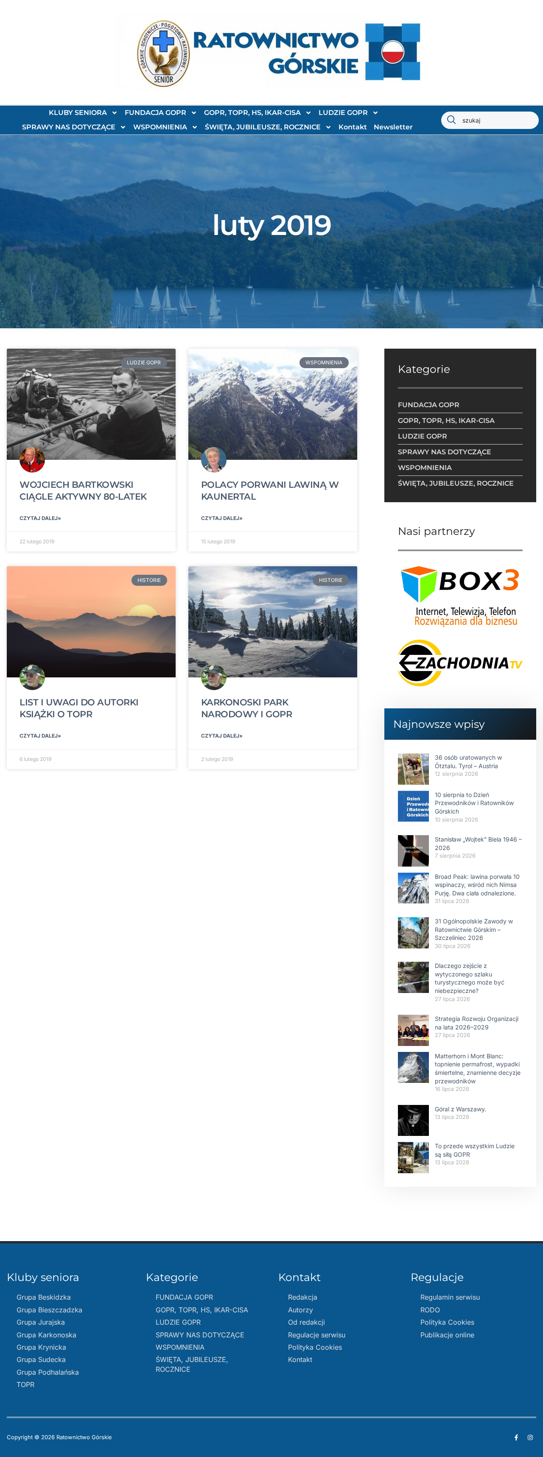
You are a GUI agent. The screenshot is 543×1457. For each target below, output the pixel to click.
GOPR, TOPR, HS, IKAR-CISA (252, 113)
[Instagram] (530, 1437)
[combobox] (490, 120)
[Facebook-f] (516, 1437)
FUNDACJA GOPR (155, 113)
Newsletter (393, 127)
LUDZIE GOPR (343, 113)
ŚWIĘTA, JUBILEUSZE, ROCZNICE (263, 127)
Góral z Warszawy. (460, 1109)
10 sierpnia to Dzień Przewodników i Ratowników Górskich (474, 803)
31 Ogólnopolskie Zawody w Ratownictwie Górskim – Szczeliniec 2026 (474, 929)
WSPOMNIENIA (160, 127)
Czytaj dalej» (40, 518)
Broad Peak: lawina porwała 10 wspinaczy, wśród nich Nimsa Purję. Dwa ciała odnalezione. (477, 885)
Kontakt (353, 127)
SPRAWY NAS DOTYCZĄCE (68, 127)
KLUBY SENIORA (78, 113)
